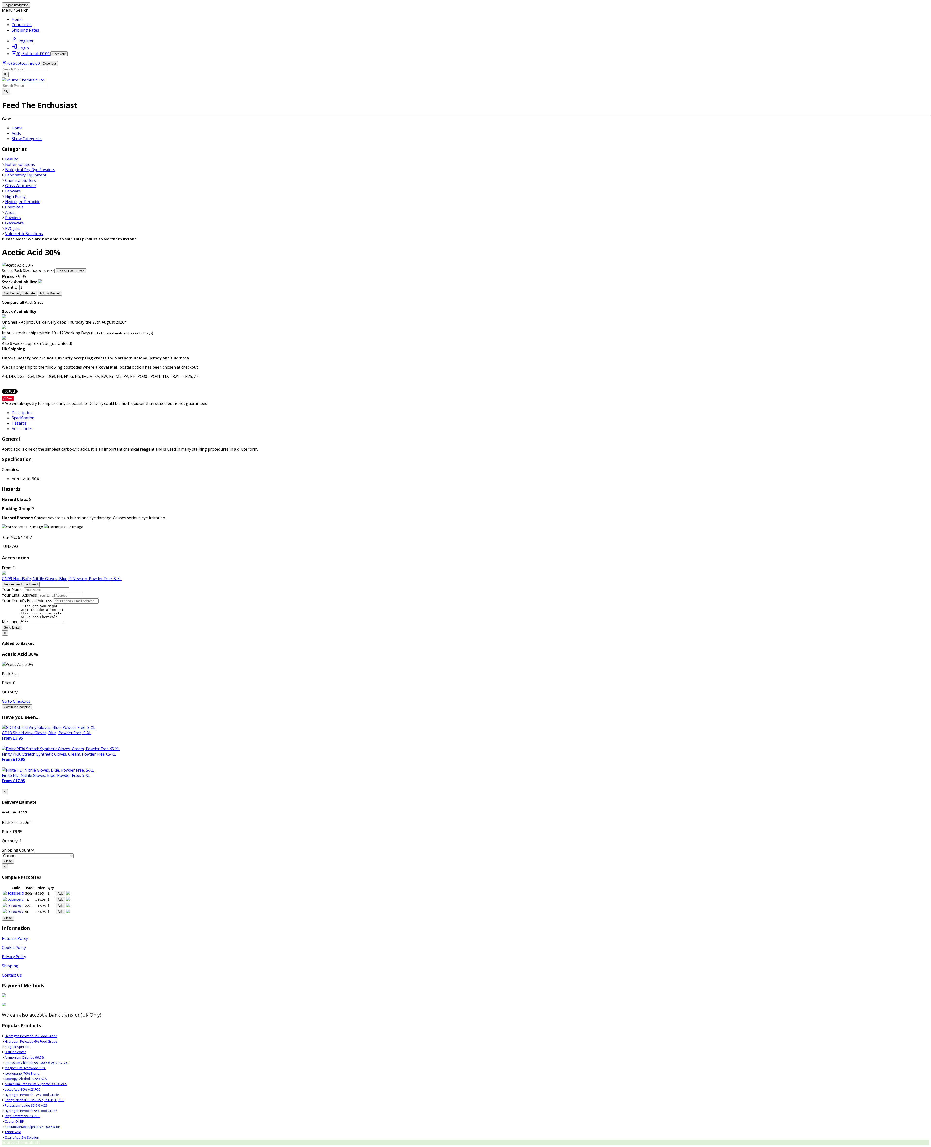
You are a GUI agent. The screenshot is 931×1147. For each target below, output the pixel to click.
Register (23, 41)
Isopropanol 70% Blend (22, 1073)
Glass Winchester (20, 185)
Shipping (10, 966)
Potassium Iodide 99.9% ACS (26, 1105)
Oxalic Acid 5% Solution (22, 1137)
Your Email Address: (20, 595)
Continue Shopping (17, 707)
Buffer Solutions (20, 164)
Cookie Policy (14, 947)
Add (60, 893)
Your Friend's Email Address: (27, 600)
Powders (13, 217)
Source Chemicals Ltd (21, 1142)
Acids (16, 133)
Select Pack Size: (16, 270)
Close (8, 861)
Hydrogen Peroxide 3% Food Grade (31, 1036)
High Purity (15, 196)
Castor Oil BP (14, 1121)
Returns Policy (15, 938)
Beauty (11, 159)
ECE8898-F (15, 905)
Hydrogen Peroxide (22, 201)
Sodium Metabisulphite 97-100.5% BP (32, 1126)
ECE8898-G (16, 911)
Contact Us (22, 24)
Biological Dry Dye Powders (30, 169)
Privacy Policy (14, 956)
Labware (13, 191)
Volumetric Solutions (24, 233)
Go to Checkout (16, 701)
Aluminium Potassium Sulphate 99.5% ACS (36, 1084)
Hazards (19, 423)
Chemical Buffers (20, 180)
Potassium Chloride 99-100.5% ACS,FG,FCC (36, 1062)
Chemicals (14, 207)
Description (22, 412)
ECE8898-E (16, 899)
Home (17, 19)
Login (20, 48)
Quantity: (10, 287)
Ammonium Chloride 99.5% (25, 1057)
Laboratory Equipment (25, 175)
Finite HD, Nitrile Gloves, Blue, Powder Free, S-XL (46, 775)
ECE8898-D (16, 893)
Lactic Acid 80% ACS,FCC (22, 1089)
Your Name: (12, 589)
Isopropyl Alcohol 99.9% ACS (26, 1078)
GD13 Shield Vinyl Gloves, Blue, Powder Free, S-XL (46, 732)
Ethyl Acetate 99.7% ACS (22, 1116)
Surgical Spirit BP (17, 1046)
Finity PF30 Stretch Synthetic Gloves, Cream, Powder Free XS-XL (59, 754)
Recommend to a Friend (21, 584)
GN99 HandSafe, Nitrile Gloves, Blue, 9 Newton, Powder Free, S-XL (62, 578)
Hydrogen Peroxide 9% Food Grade (31, 1110)
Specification (23, 418)
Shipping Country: (18, 850)
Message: (10, 621)
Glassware (14, 223)
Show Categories (27, 138)
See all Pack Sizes (70, 271)
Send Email (12, 627)
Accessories (22, 428)
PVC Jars (12, 228)
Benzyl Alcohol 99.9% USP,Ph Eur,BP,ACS (34, 1100)
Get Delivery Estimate (19, 293)
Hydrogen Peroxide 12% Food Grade (32, 1094)
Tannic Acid (13, 1132)
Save (10, 398)
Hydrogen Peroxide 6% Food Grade (31, 1041)
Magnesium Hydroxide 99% (25, 1068)
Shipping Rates (25, 30)
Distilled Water (15, 1052)
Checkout (59, 54)
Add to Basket (50, 293)
